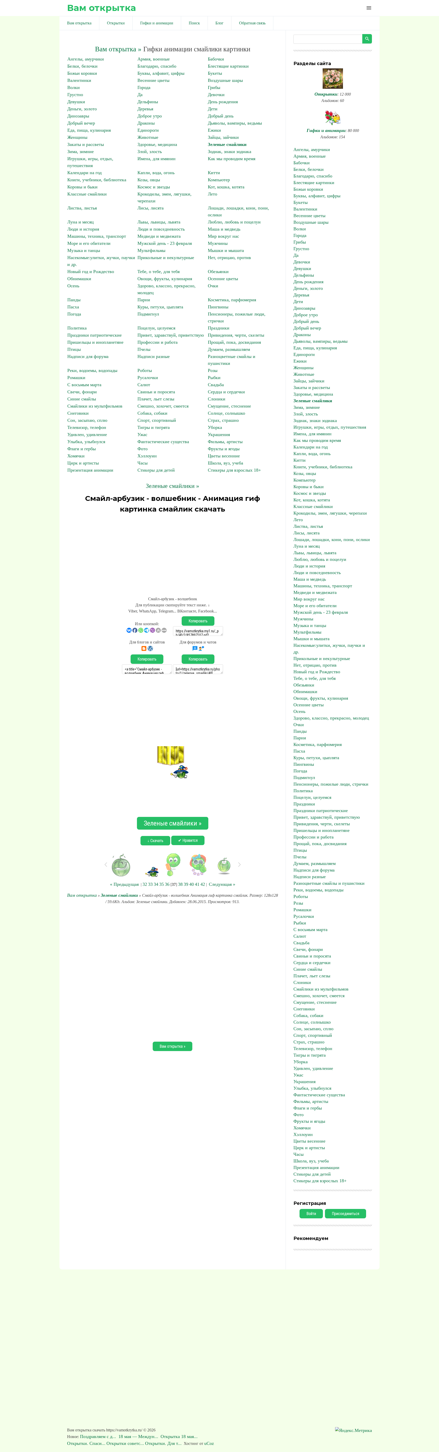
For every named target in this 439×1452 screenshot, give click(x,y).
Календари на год (84, 172)
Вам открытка (101, 7)
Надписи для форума (87, 356)
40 (191, 884)
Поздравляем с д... (98, 1436)
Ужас (142, 434)
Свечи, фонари (82, 391)
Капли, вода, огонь (156, 172)
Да (140, 94)
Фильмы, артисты (225, 441)
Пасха (73, 306)
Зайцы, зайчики (223, 137)
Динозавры (78, 115)
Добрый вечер (81, 123)
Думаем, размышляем (229, 349)
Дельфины (147, 101)
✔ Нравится (188, 840)
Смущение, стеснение (229, 406)
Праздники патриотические (94, 335)
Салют (143, 384)
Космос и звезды (153, 186)
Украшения (219, 434)
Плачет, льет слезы (155, 398)
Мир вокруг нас (223, 236)
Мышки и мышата (226, 250)
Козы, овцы (148, 179)
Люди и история (83, 229)
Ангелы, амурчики (85, 59)
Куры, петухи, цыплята (160, 306)
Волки (73, 87)
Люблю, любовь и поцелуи (234, 221)
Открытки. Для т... (163, 1443)
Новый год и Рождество (90, 271)
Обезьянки (218, 271)
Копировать (198, 621)
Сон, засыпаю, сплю (87, 420)
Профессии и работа (157, 342)
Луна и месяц (80, 221)
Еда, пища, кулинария (89, 130)
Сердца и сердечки (226, 391)
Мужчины (218, 243)
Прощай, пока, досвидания (234, 342)
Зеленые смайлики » (172, 486)
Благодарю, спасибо (156, 66)
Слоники (216, 398)
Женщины (77, 137)
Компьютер (219, 179)
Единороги (148, 130)
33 (150, 884)
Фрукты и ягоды (224, 448)
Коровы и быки (82, 186)
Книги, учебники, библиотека (96, 179)
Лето (212, 194)
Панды (74, 299)
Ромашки (76, 377)
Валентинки (79, 80)
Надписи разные (153, 356)
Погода (74, 314)
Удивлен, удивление (87, 434)
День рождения (223, 101)
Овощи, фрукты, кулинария (164, 278)
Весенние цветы (153, 80)
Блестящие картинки (228, 66)
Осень (73, 285)
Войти (311, 1213)
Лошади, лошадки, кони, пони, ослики (331, 539)
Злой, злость (149, 151)
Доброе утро (149, 115)
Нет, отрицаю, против (229, 257)
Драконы (146, 123)
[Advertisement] (172, 552)
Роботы (144, 370)
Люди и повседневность (161, 229)
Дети (212, 108)
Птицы (74, 349)
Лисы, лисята (150, 208)
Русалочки (147, 377)
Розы (212, 370)
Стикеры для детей (156, 470)
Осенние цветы (223, 278)
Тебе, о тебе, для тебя (158, 271)
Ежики (214, 130)
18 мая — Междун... (139, 1436)
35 (161, 884)
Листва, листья (82, 208)
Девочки (216, 94)
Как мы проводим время (231, 158)
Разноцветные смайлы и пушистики (329, 883)
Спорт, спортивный (156, 420)
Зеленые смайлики (227, 144)
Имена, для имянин (156, 158)
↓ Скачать (155, 840)
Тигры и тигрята (153, 427)
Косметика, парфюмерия (232, 299)
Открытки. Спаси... (86, 1443)
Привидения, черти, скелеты (236, 335)
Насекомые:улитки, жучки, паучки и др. (329, 648)
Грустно (75, 94)
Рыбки (214, 377)
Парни (143, 299)
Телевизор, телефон (86, 427)
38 (180, 884)
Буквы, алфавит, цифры (160, 73)
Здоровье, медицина (157, 144)
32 (145, 884)
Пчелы (143, 349)
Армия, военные (153, 59)
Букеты (215, 73)
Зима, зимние (80, 151)
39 (186, 884)
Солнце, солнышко (226, 413)
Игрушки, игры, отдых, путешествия (329, 427)
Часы (142, 463)
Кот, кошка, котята (226, 186)
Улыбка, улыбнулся (86, 441)
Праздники (218, 328)
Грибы (214, 87)
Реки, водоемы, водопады (92, 370)
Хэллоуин (147, 455)
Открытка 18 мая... (180, 1436)
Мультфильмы (151, 250)
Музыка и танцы (83, 250)
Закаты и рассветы (85, 144)
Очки (213, 285)
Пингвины (218, 306)
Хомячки (76, 455)
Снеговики (78, 413)
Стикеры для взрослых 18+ (234, 470)
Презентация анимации (90, 470)
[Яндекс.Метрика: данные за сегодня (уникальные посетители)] (353, 1430)
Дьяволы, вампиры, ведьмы (235, 123)
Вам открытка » (118, 49)
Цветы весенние (224, 455)
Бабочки (216, 59)
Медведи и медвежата (159, 236)
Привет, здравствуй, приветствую (170, 335)
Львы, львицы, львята (158, 221)
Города (143, 87)
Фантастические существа (163, 441)
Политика (77, 328)
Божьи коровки (82, 73)
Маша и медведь (224, 229)
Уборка (215, 427)
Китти (214, 172)
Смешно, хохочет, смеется (163, 406)
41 (197, 884)
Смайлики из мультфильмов (94, 406)
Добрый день (220, 115)
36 (167, 884)
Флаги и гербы (81, 448)
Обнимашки (79, 278)
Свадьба (216, 384)
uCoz (209, 1443)
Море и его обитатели (89, 243)
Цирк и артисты (83, 463)
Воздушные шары (225, 80)
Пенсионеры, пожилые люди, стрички (330, 784)
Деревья (145, 108)
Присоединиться (345, 1213)
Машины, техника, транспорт (96, 236)
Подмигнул (148, 314)
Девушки (76, 101)
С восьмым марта (84, 384)
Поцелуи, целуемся (156, 328)
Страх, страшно (223, 420)
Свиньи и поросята (156, 391)
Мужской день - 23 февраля (164, 243)
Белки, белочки (82, 66)
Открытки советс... (125, 1443)
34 (156, 884)
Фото (142, 448)
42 (202, 884)
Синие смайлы (81, 398)
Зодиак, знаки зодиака (229, 151)
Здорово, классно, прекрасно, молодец (331, 718)
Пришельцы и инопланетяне (95, 342)
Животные (147, 137)
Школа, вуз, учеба (225, 463)
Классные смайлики (87, 194)
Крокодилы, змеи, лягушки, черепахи (330, 513)
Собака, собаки (152, 413)
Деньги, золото (82, 108)
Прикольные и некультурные (165, 257)
